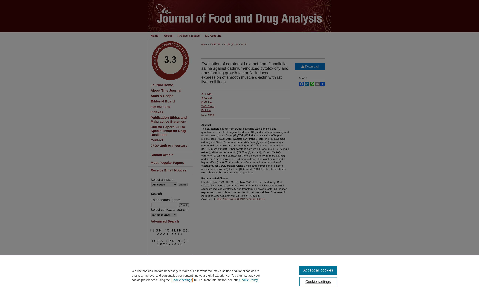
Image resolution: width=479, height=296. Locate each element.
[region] (239, 275)
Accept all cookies (318, 270)
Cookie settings (181, 280)
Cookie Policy (248, 280)
